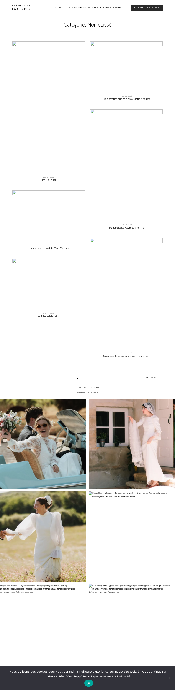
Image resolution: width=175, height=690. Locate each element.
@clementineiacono (87, 392)
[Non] (169, 678)
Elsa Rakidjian (49, 113)
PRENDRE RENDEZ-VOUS (146, 8)
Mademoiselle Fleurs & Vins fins (126, 171)
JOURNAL (117, 7)
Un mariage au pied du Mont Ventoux (49, 222)
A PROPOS (96, 7)
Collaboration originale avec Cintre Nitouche (126, 73)
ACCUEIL (58, 7)
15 (97, 377)
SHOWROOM (84, 7)
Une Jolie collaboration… (49, 290)
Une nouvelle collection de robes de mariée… (126, 299)
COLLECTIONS (70, 7)
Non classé (48, 177)
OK (89, 683)
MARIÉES (107, 7)
